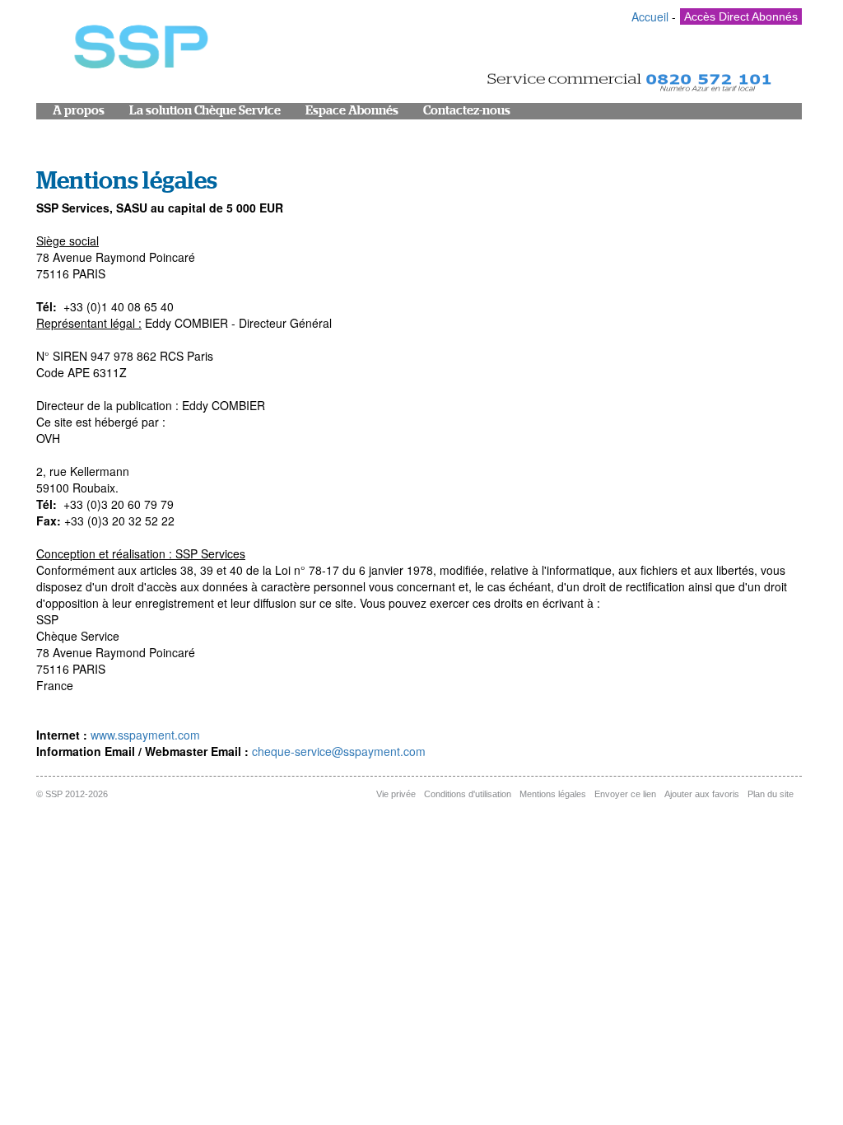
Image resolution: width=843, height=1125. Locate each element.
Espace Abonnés (351, 111)
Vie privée (396, 794)
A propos (79, 111)
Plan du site (771, 794)
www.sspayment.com (145, 734)
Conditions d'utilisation (467, 794)
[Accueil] (139, 50)
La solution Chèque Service (205, 111)
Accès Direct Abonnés (741, 16)
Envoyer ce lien (625, 794)
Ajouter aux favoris (701, 794)
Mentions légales (552, 794)
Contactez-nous (466, 111)
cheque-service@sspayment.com (339, 751)
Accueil (649, 16)
